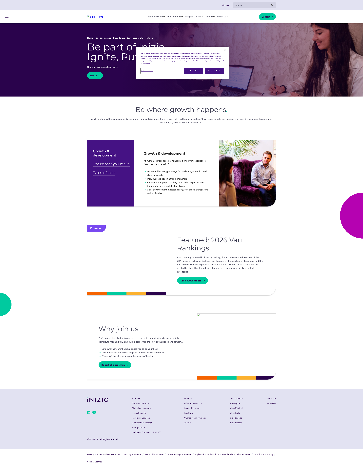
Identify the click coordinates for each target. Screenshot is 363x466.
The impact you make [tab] (111, 164)
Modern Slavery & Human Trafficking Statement (119, 454)
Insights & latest (193, 16)
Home (90, 37)
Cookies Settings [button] (94, 461)
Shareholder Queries (154, 454)
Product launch (139, 412)
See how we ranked (191, 280)
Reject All (193, 71)
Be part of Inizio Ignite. (113, 365)
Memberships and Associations (236, 454)
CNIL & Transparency (263, 454)
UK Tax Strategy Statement (179, 454)
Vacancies (271, 403)
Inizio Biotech (236, 422)
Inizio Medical (236, 408)
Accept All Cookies (214, 71)
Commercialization (140, 403)
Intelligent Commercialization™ (146, 432)
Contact (266, 16)
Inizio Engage (236, 417)
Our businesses (103, 37)
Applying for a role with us (207, 454)
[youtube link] (94, 413)
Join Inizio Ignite (135, 37)
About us (221, 16)
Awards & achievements (195, 417)
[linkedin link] (88, 413)
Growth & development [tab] (104, 153)
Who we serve (155, 16)
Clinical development (141, 408)
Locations (188, 412)
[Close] (224, 50)
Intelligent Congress (141, 417)
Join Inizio (271, 398)
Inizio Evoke (235, 412)
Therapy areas (138, 427)
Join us (209, 16)
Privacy (90, 454)
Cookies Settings (147, 71)
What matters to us (193, 403)
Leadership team (192, 408)
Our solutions (174, 16)
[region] (182, 63)
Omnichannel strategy (142, 422)
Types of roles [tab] (104, 173)
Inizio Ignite (119, 37)
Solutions (136, 398)
